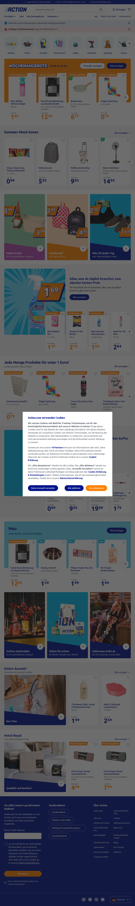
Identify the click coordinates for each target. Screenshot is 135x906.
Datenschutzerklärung (71, 478)
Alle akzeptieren (96, 488)
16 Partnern (57, 447)
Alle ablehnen (74, 488)
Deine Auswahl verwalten (43, 488)
